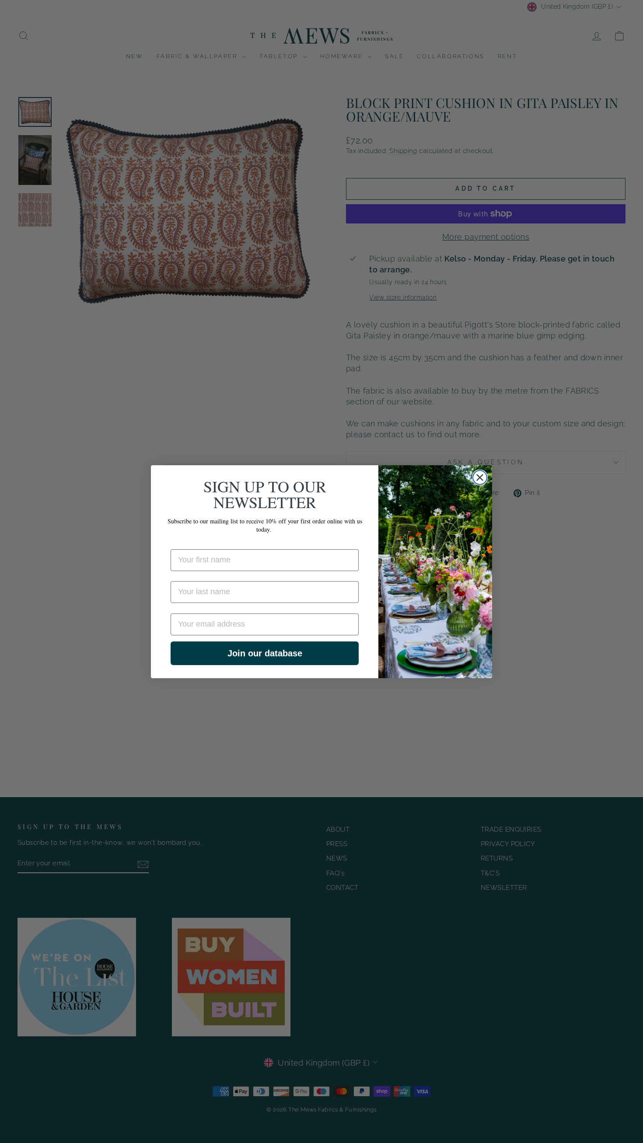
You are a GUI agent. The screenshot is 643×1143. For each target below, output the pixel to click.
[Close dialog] (480, 477)
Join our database (264, 653)
